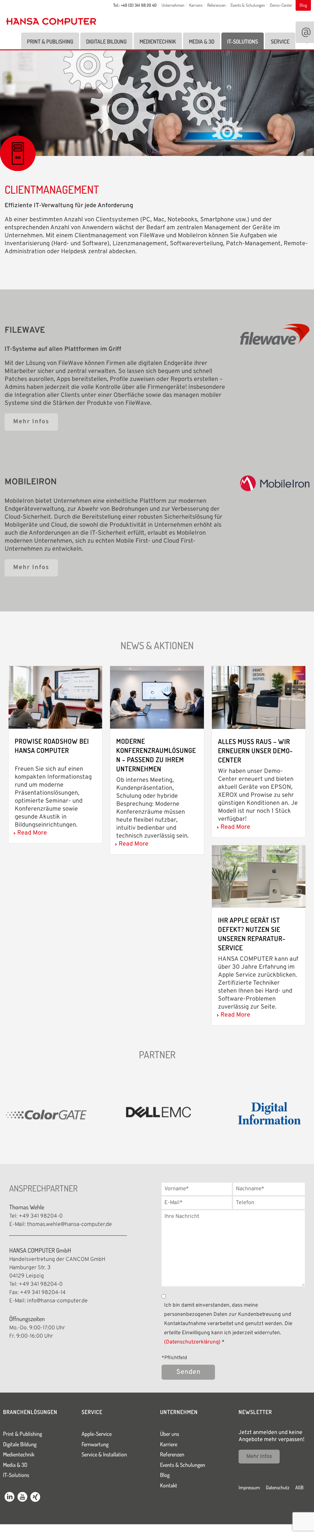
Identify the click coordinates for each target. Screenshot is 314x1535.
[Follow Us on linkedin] (9, 1498)
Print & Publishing (50, 41)
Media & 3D (201, 41)
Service (280, 41)
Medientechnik (158, 41)
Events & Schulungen (182, 1464)
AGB (299, 1487)
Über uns (169, 1433)
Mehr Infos (259, 1456)
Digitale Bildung (106, 41)
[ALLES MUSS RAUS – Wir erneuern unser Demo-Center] (258, 697)
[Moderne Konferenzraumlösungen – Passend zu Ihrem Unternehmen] (157, 697)
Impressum (249, 1487)
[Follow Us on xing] (35, 1498)
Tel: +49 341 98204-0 (36, 1216)
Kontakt (168, 1485)
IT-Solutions (242, 41)
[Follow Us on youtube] (22, 1498)
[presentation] (7, 1114)
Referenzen (172, 1454)
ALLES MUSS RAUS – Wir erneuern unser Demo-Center (255, 750)
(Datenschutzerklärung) (192, 1342)
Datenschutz (277, 1487)
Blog (165, 1474)
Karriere (168, 1444)
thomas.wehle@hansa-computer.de (69, 1224)
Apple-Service (97, 1433)
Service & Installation (104, 1454)
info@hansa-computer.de (57, 1300)
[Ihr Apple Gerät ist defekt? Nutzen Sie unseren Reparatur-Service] (258, 876)
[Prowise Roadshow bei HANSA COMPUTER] (55, 697)
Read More (32, 833)
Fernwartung (95, 1444)
